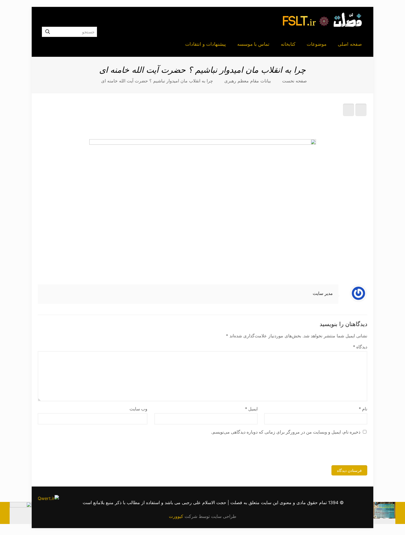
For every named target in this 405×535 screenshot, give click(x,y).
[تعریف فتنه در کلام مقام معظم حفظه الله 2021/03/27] (16, 513)
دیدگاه (360, 347)
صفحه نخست (294, 81)
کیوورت (176, 516)
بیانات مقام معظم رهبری (247, 81)
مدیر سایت (323, 293)
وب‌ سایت (138, 409)
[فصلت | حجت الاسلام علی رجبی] (322, 19)
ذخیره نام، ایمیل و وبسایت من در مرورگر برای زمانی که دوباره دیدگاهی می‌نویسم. (285, 432)
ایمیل (251, 409)
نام (363, 409)
